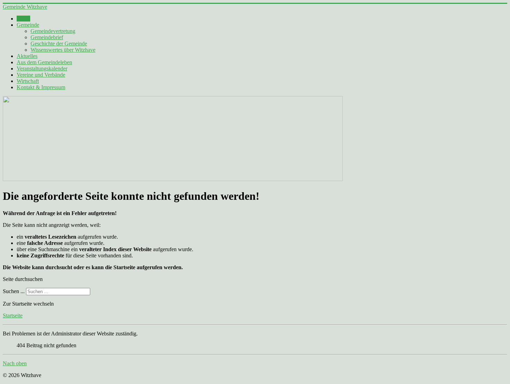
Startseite (13, 315)
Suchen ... (14, 291)
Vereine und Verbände (41, 75)
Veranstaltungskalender (42, 68)
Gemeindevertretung (53, 31)
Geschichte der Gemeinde (59, 43)
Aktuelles (27, 56)
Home (23, 19)
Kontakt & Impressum (41, 87)
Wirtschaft (28, 81)
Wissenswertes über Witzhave (63, 50)
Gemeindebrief (47, 37)
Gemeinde (28, 25)
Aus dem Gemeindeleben (44, 62)
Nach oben (15, 363)
